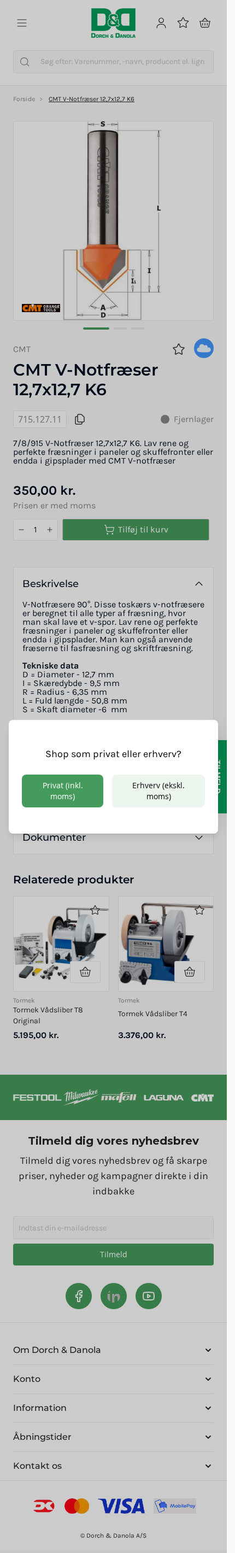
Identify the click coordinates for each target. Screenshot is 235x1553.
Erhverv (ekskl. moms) (158, 790)
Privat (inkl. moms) (63, 790)
